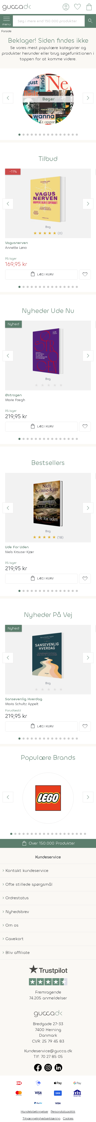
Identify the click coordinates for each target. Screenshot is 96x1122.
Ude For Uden (17, 547)
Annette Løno (16, 248)
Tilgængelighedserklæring (41, 1118)
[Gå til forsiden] (48, 1013)
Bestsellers (48, 463)
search (90, 21)
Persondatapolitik (63, 1111)
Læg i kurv (42, 274)
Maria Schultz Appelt (21, 704)
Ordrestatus (17, 898)
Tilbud (48, 159)
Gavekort (14, 938)
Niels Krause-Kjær (19, 552)
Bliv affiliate (17, 952)
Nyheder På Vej (48, 615)
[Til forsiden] (17, 6)
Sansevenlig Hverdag (23, 699)
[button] (19, 135)
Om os (11, 925)
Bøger (48, 99)
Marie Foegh (15, 400)
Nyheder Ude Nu (48, 311)
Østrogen (13, 395)
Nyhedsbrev (17, 911)
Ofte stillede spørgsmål (28, 884)
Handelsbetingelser (34, 1111)
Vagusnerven (16, 243)
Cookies (68, 1118)
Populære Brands (48, 757)
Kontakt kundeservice (26, 870)
